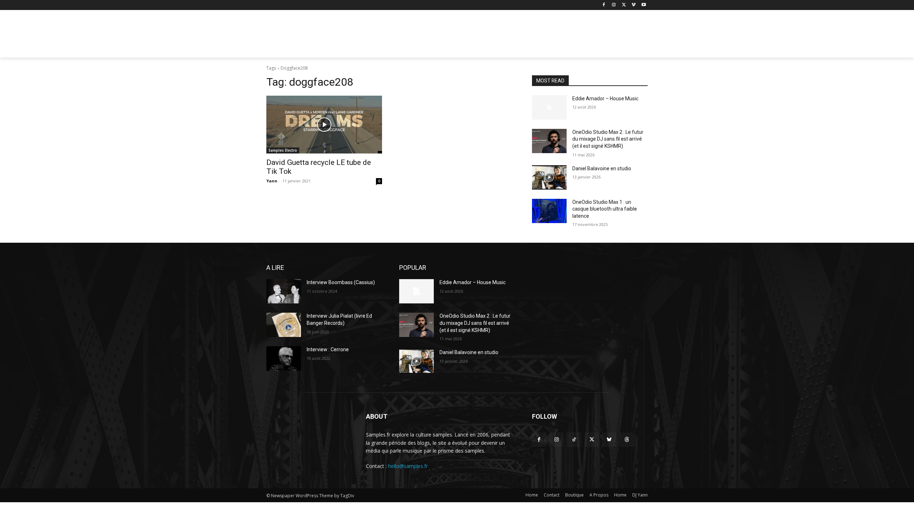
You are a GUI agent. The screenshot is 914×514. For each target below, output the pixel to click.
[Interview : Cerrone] (283, 358)
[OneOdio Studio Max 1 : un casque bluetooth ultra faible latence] (549, 211)
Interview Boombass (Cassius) (341, 282)
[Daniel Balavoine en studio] (549, 177)
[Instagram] (614, 5)
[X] (624, 5)
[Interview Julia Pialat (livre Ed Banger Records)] (283, 325)
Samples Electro (282, 150)
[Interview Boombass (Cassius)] (283, 291)
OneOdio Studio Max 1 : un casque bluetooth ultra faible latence (604, 209)
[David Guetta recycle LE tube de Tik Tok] (324, 124)
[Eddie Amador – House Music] (549, 107)
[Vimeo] (633, 5)
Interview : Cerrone (328, 349)
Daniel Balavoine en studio (601, 168)
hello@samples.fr (408, 466)
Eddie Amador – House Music (605, 98)
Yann (271, 180)
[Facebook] (604, 5)
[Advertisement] (511, 36)
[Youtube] (643, 5)
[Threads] (627, 440)
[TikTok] (574, 440)
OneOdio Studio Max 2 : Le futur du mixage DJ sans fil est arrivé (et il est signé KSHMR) (607, 139)
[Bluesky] (609, 440)
